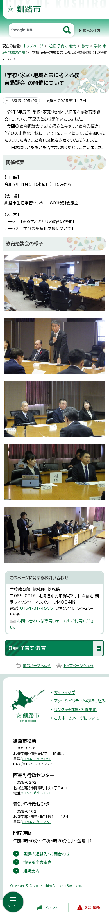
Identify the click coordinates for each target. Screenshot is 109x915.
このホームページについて (76, 718)
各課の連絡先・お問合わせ (46, 854)
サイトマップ (64, 692)
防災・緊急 (92, 907)
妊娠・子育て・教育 (62, 46)
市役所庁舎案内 (37, 862)
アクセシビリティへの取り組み (80, 701)
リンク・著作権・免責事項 (75, 710)
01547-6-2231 (36, 822)
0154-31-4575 (36, 608)
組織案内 (31, 871)
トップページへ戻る (79, 665)
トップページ (33, 46)
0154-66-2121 (36, 793)
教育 (85, 46)
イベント (51, 907)
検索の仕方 (91, 30)
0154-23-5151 (36, 758)
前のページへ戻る (37, 665)
